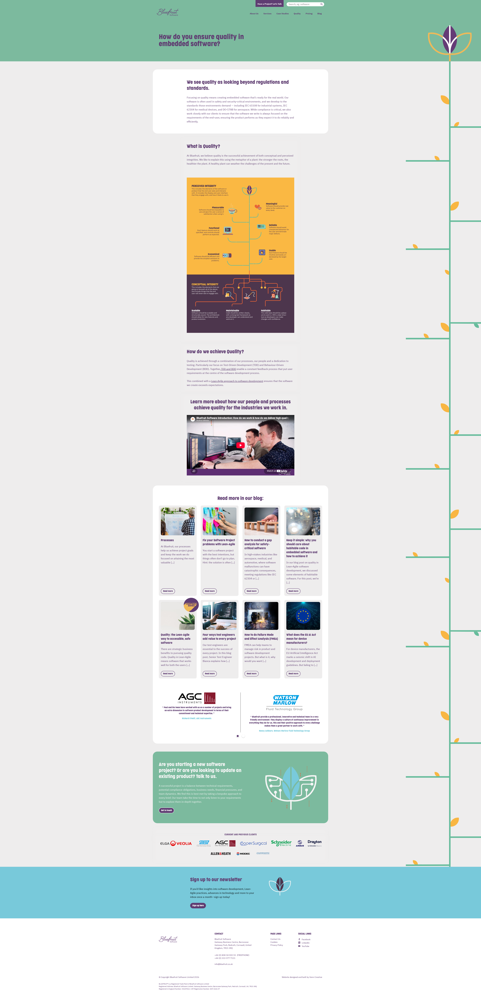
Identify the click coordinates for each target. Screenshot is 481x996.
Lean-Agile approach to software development (237, 381)
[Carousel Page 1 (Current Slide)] (237, 736)
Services (267, 13)
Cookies (274, 942)
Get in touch (166, 810)
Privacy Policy (276, 945)
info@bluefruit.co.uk (224, 964)
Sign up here (198, 906)
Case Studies (282, 13)
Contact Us (275, 939)
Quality (297, 13)
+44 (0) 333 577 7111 (225, 958)
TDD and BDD (228, 369)
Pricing (309, 13)
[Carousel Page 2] (243, 736)
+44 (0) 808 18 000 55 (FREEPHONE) (232, 955)
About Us (254, 13)
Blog (319, 13)
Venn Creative (315, 977)
